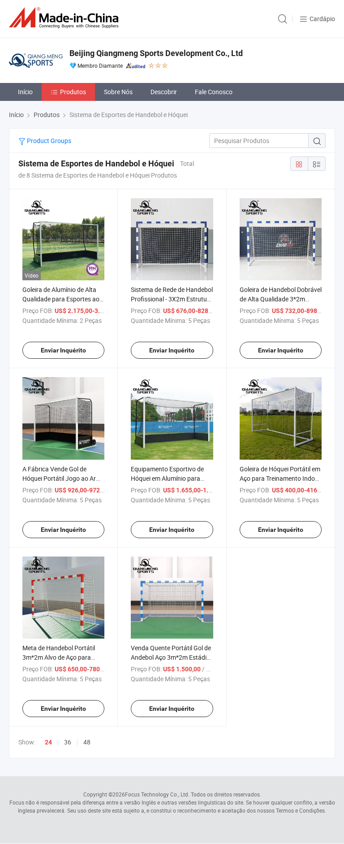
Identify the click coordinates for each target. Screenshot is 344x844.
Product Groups (48, 140)
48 (86, 742)
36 (67, 742)
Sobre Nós (118, 91)
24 (48, 742)
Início (25, 91)
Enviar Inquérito (63, 350)
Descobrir (163, 91)
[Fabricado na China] (65, 17)
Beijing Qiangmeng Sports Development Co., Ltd (156, 53)
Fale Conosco (213, 91)
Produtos (73, 91)
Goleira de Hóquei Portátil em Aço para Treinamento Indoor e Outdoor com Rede (280, 478)
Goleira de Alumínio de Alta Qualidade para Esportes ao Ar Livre (60, 299)
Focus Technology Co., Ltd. (157, 794)
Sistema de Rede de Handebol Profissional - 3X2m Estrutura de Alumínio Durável (172, 299)
